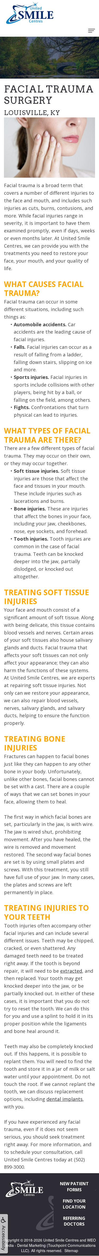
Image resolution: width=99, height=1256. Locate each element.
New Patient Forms (74, 1187)
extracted (71, 971)
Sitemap (71, 1250)
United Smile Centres (61, 1240)
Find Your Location (74, 1204)
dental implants (64, 1099)
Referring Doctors (74, 1221)
